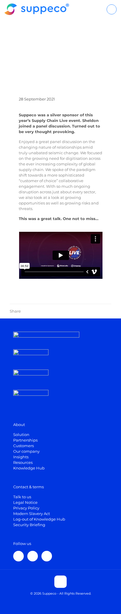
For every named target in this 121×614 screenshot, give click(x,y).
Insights (20, 456)
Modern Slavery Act (31, 513)
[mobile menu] (112, 9)
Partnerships (25, 440)
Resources (23, 462)
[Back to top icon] (60, 582)
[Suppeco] (36, 8)
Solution (21, 434)
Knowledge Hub (29, 468)
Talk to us (22, 496)
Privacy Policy (26, 508)
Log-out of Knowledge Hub (39, 519)
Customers (23, 445)
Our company (26, 451)
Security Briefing (29, 524)
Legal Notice (25, 502)
